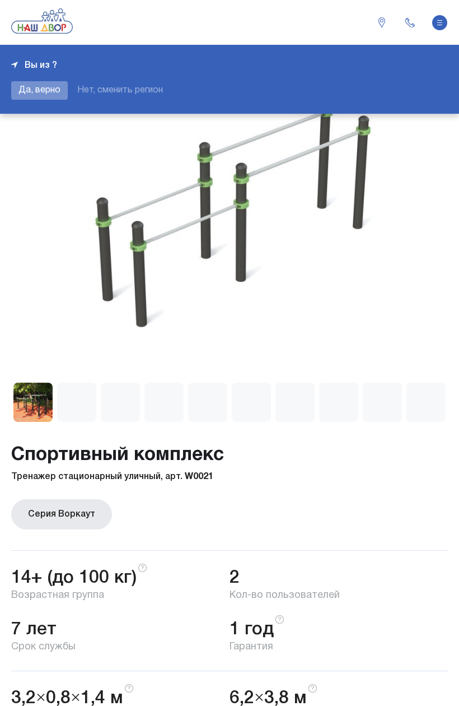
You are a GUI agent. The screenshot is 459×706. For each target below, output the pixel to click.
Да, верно (39, 90)
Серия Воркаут (61, 514)
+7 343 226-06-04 (410, 22)
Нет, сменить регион (120, 90)
